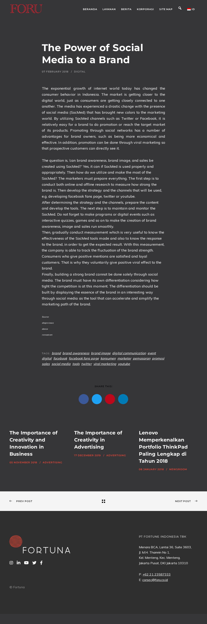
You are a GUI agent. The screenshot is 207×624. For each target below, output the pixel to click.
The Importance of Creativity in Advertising (98, 440)
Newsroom (178, 469)
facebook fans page (84, 358)
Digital (79, 71)
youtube (124, 364)
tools (76, 364)
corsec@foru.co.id (155, 580)
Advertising (52, 462)
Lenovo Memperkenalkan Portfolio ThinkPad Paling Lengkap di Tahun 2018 (163, 447)
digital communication (129, 353)
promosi (158, 358)
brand (56, 353)
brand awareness (75, 353)
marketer (124, 358)
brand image (101, 353)
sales (46, 364)
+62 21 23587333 (157, 574)
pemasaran (141, 358)
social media (61, 364)
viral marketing (104, 364)
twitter (86, 364)
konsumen (108, 358)
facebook (60, 358)
